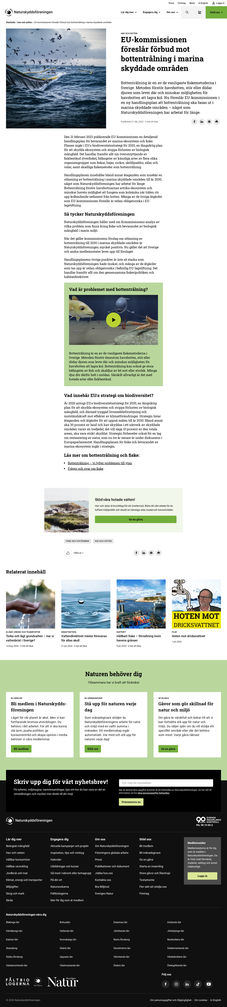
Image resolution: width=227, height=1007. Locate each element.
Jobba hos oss (104, 873)
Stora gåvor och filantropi (154, 873)
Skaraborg (11, 948)
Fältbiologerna (59, 893)
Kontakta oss (103, 880)
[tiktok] (198, 984)
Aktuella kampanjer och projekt (69, 846)
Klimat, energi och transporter (24, 880)
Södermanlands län (178, 948)
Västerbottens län (176, 956)
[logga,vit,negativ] (62, 981)
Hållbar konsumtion (18, 859)
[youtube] (209, 984)
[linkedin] (187, 984)
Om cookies (200, 1000)
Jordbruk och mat (17, 873)
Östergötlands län (177, 965)
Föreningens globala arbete (111, 852)
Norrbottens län (175, 939)
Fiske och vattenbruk (77, 541)
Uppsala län (66, 956)
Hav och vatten (24, 22)
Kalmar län (12, 939)
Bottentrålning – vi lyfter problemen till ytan (100, 463)
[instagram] (176, 984)
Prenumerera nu (131, 802)
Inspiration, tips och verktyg (67, 852)
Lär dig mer (127, 12)
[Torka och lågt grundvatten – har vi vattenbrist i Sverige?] (30, 604)
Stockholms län (122, 948)
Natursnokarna (59, 886)
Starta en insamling (151, 866)
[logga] (38, 981)
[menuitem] (171, 3)
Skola (192, 3)
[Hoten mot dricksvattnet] (196, 604)
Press (171, 3)
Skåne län (65, 948)
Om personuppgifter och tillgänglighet (170, 1000)
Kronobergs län (68, 939)
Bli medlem (21, 749)
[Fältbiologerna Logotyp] (17, 981)
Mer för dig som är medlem (67, 900)
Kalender (55, 859)
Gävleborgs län (14, 930)
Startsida (10, 22)
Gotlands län (174, 922)
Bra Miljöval (102, 886)
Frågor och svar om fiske (85, 469)
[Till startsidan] (30, 12)
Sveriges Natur (104, 893)
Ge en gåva (23, 176)
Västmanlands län (70, 965)
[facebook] (165, 984)
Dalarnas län (120, 922)
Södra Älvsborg (14, 956)
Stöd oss (215, 12)
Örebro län (119, 965)
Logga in (202, 876)
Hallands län (67, 930)
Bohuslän (65, 922)
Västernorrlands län (16, 965)
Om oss (171, 12)
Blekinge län (12, 922)
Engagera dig (150, 12)
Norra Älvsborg (122, 939)
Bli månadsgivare (150, 852)
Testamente (146, 880)
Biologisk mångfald (17, 846)
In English (203, 3)
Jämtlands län (121, 930)
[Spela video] (113, 319)
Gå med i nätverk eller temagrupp (70, 873)
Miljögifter (12, 886)
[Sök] (187, 12)
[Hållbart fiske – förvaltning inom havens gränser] (141, 604)
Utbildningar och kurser (64, 866)
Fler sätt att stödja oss (153, 886)
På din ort (56, 880)
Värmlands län (121, 956)
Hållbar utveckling (17, 866)
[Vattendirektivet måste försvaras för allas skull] (85, 604)
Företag (182, 3)
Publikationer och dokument (112, 866)
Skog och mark (15, 893)
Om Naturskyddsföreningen (112, 846)
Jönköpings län (175, 930)
